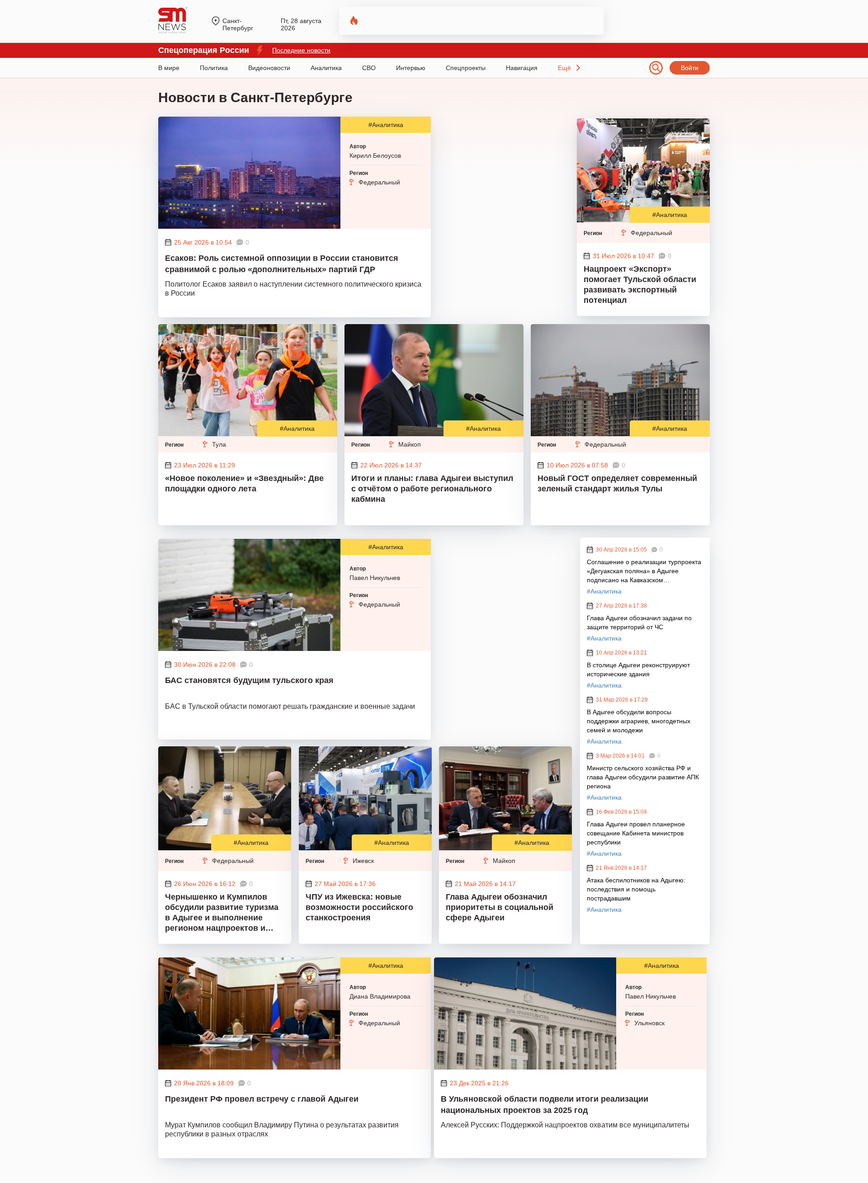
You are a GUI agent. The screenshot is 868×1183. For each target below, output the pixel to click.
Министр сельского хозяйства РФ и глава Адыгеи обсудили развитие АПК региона (643, 777)
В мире (168, 67)
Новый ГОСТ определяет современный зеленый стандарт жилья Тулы (617, 483)
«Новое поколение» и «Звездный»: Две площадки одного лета (244, 483)
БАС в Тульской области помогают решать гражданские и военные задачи (290, 706)
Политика (214, 67)
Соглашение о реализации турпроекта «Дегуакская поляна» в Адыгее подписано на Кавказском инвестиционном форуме (644, 571)
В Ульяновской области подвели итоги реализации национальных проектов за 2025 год (544, 1104)
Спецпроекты (466, 67)
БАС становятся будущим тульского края (249, 680)
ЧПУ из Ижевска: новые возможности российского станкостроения (359, 907)
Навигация (522, 67)
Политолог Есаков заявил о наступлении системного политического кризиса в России (293, 288)
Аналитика (326, 67)
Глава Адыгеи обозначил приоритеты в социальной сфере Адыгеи (499, 907)
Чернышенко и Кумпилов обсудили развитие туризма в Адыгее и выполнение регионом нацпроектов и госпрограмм (221, 913)
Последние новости (301, 50)
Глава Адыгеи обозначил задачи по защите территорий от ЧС (639, 622)
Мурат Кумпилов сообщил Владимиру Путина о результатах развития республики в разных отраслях (282, 1129)
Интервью (410, 67)
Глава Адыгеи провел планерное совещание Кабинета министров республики (636, 833)
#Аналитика (385, 124)
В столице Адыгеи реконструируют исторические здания (638, 669)
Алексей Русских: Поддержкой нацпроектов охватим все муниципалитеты (565, 1125)
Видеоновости (269, 67)
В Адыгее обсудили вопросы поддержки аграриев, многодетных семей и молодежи (638, 721)
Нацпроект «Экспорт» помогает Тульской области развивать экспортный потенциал (640, 284)
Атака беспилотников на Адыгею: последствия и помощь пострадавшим (636, 889)
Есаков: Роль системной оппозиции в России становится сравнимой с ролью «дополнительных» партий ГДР (281, 264)
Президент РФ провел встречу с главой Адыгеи (262, 1098)
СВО (369, 67)
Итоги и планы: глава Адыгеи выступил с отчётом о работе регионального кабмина (432, 489)
